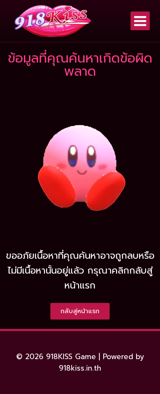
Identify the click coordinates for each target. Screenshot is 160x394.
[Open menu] (140, 21)
